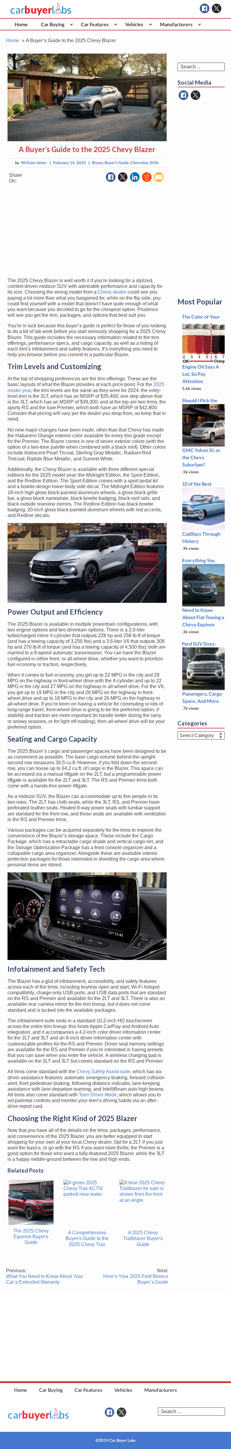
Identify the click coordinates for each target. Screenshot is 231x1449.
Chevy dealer (112, 291)
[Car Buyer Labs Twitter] (216, 8)
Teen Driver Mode (98, 1094)
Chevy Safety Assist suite (103, 1071)
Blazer (97, 162)
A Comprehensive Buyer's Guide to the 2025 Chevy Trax (87, 1238)
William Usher (34, 162)
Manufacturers (176, 24)
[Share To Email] (159, 177)
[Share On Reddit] (147, 177)
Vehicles (134, 24)
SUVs (154, 162)
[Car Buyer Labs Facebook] (204, 8)
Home (21, 24)
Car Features (95, 24)
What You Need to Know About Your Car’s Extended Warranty (44, 1276)
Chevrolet (139, 162)
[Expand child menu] (71, 24)
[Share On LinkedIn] (135, 177)
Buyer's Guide (117, 162)
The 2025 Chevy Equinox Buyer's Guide (31, 1236)
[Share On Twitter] (123, 177)
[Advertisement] (87, 231)
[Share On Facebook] (111, 177)
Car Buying (52, 24)
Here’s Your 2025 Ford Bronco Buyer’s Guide (135, 1276)
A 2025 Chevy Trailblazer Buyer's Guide (143, 1238)
